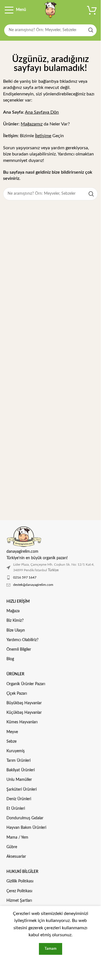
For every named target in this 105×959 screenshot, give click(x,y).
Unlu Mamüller (19, 780)
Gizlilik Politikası (19, 881)
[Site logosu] (50, 10)
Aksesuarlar (16, 857)
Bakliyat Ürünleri (20, 770)
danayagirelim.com (22, 551)
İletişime (43, 136)
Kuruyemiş (15, 751)
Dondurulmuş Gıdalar (24, 818)
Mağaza (13, 611)
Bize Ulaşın (15, 630)
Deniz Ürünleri (18, 799)
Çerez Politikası (19, 891)
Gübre (11, 847)
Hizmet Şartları (19, 901)
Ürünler (15, 674)
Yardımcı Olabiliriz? (22, 640)
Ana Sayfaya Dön (42, 112)
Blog (10, 659)
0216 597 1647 (24, 577)
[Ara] (91, 30)
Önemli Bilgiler (18, 649)
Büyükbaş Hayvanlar (24, 703)
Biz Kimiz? (15, 621)
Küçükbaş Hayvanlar (24, 713)
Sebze (11, 742)
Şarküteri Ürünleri (21, 789)
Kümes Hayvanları (22, 722)
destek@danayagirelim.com (33, 584)
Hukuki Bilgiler (22, 872)
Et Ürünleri (15, 809)
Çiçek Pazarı (16, 694)
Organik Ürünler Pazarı (25, 684)
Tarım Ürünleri (18, 761)
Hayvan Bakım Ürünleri (26, 828)
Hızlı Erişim (18, 602)
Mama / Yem (17, 837)
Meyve (12, 732)
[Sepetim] (91, 9)
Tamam (51, 949)
